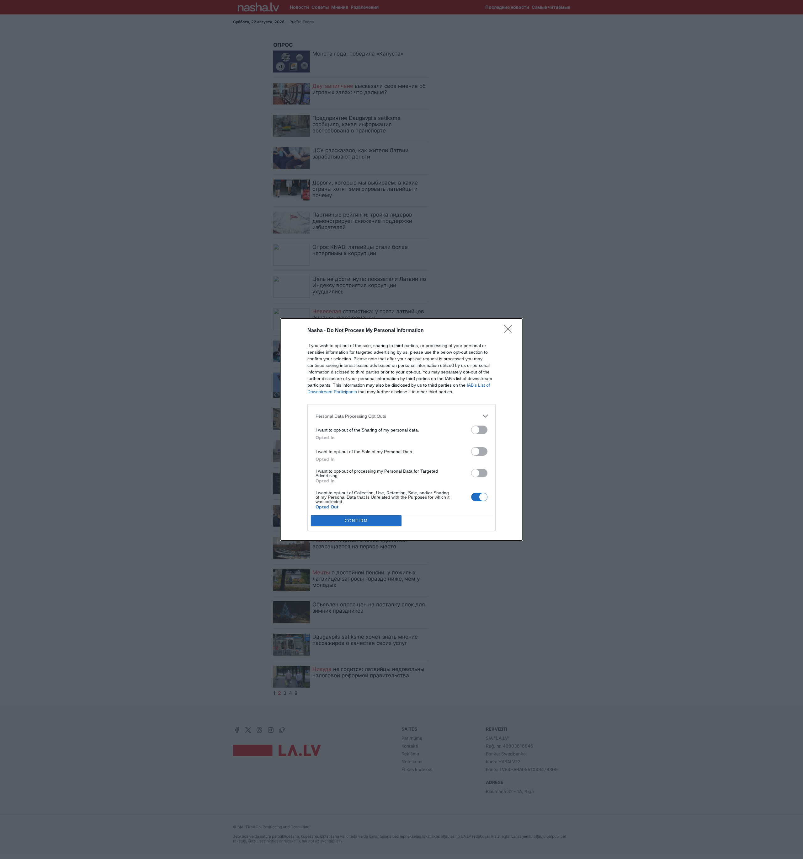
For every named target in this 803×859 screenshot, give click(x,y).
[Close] (510, 331)
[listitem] (401, 416)
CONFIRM (356, 520)
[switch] (479, 430)
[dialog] (401, 429)
